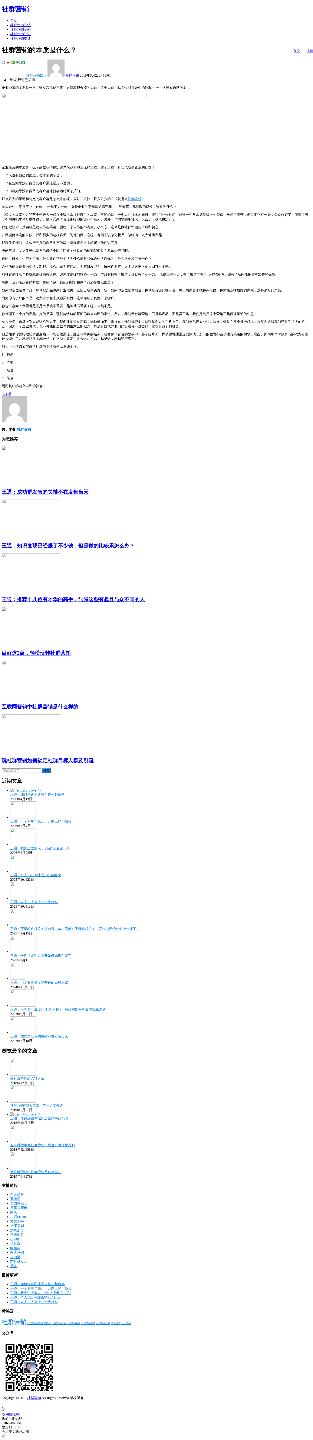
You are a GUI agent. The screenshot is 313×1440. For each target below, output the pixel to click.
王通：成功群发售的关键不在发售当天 (45, 492)
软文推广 (116, 1323)
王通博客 (17, 1235)
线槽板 (15, 1248)
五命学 (15, 1199)
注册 (310, 51)
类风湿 (15, 1243)
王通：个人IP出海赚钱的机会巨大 (35, 875)
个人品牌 (17, 1194)
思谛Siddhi (18, 1217)
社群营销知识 (20, 34)
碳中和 (15, 1239)
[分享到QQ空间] (23, 62)
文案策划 (17, 1226)
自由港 (15, 1257)
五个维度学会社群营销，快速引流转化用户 (42, 1145)
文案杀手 (17, 1221)
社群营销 (15, 9)
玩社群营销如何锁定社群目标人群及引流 (48, 760)
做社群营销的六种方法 (27, 1078)
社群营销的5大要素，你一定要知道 (36, 1105)
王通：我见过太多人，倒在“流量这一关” (40, 848)
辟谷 (13, 1266)
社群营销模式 (88, 1323)
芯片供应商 (18, 1261)
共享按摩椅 (18, 1208)
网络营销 (17, 1252)
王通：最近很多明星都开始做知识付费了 (41, 956)
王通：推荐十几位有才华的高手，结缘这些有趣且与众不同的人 (73, 599)
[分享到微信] (13, 62)
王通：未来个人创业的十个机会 (34, 902)
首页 (13, 20)
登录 (297, 51)
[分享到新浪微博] (8, 62)
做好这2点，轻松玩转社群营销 (36, 653)
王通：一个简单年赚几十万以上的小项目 (41, 821)
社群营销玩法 (103, 1323)
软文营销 (126, 1323)
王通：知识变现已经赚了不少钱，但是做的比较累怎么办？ (68, 545)
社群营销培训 (20, 38)
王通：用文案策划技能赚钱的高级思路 (39, 982)
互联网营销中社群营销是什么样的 (40, 706)
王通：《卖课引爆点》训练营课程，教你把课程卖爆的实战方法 (58, 1009)
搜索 (46, 770)
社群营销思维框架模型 (39, 1323)
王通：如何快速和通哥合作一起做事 (37, 794)
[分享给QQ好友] (18, 62)
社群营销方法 (20, 25)
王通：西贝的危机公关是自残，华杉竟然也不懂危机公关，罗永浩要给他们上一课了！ (75, 929)
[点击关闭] (2, 1406)
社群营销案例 (20, 29)
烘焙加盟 (17, 1230)
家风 (13, 1212)
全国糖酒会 (18, 1203)
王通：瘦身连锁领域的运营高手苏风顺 (39, 1118)
